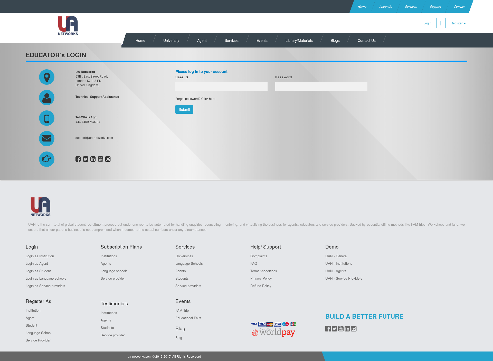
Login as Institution (40, 255)
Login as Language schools (46, 278)
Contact (459, 6)
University (171, 40)
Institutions (109, 255)
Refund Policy (260, 285)
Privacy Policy (261, 278)
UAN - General (336, 255)
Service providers (188, 285)
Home (362, 6)
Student (31, 325)
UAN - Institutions (338, 263)
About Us (386, 6)
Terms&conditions (263, 270)
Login (427, 23)
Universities (184, 255)
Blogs (335, 40)
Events (262, 40)
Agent (202, 40)
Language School (38, 332)
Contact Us (367, 40)
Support (435, 6)
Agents (106, 263)
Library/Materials (299, 40)
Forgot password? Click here (195, 98)
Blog (178, 337)
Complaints (258, 255)
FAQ (253, 263)
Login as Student (38, 270)
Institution (33, 310)
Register (457, 23)
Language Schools (189, 263)
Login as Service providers (45, 285)
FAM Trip (182, 310)
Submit (184, 109)
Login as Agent (37, 263)
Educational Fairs (188, 317)
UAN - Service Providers (343, 278)
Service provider (113, 278)
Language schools (114, 270)
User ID (181, 77)
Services (411, 6)
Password (283, 77)
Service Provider (38, 340)
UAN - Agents (335, 270)
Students (107, 327)
